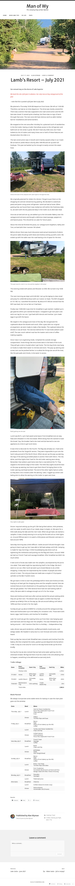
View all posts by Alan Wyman (24, 818)
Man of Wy (37, 6)
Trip (51, 820)
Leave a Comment (48, 75)
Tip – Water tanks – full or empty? (54, 870)
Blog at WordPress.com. (37, 882)
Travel (53, 815)
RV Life (24, 15)
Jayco (47, 820)
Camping (48, 815)
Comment (59, 854)
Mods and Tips (14, 15)
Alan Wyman (35, 75)
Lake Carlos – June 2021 (18, 870)
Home (5, 15)
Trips (30, 15)
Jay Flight (58, 818)
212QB (48, 818)
